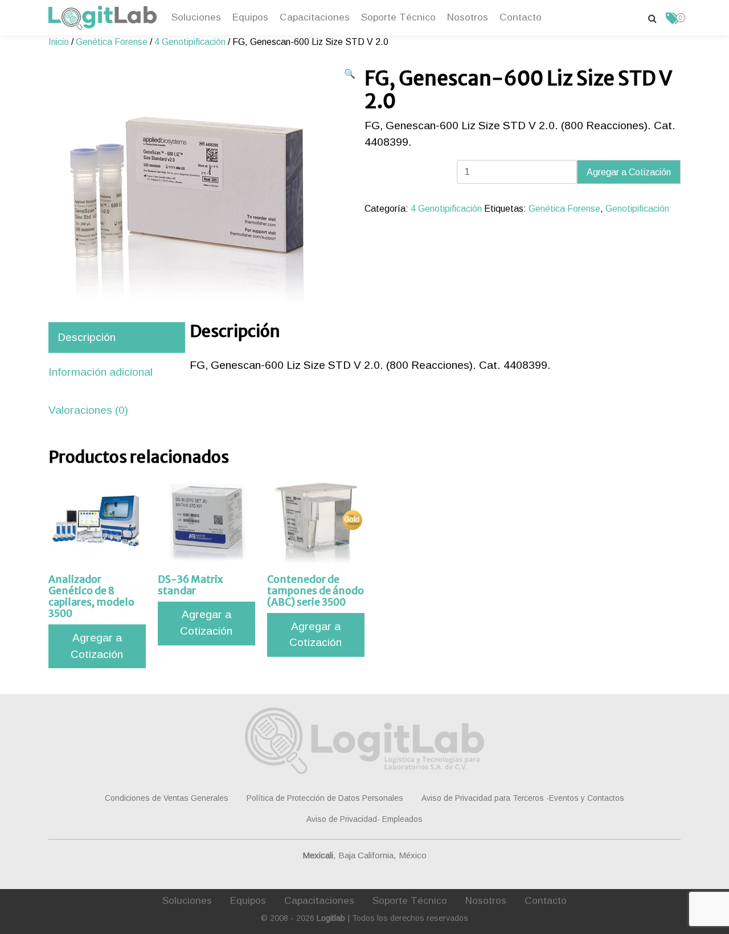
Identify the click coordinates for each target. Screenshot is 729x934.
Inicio (58, 42)
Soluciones (196, 17)
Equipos (250, 17)
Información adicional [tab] (100, 372)
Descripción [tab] (87, 337)
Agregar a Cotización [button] (97, 646)
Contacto (520, 17)
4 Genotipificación (190, 42)
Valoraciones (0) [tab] (88, 410)
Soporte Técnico (398, 17)
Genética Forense (112, 42)
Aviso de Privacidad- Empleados (364, 819)
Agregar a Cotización (629, 172)
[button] (349, 74)
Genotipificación (637, 208)
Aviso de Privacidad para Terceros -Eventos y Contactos (522, 798)
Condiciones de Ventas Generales (166, 798)
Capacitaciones (315, 17)
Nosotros (467, 17)
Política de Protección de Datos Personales (325, 798)
